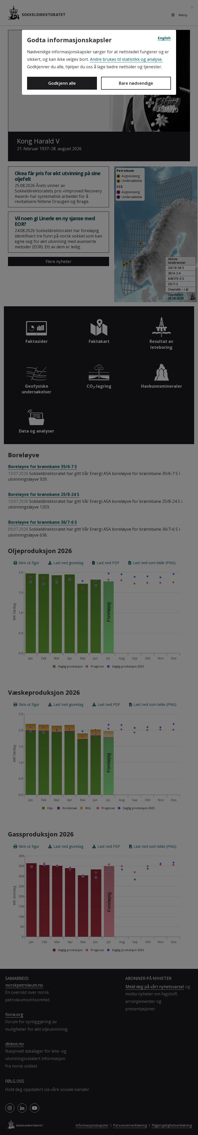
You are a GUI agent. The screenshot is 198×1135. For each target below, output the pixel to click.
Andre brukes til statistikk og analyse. (126, 59)
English (164, 38)
